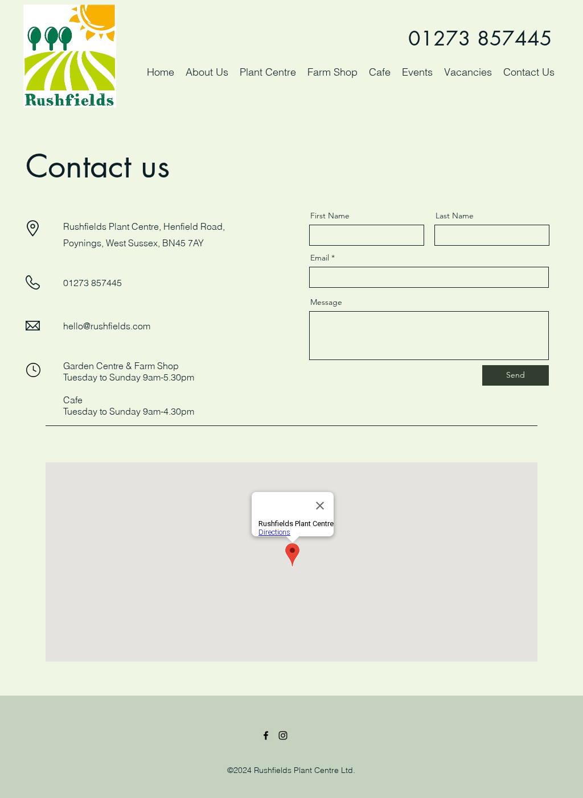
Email (319, 258)
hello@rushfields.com (106, 326)
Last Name (455, 216)
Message (326, 302)
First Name (330, 216)
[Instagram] (283, 735)
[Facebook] (266, 735)
